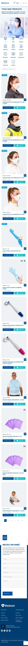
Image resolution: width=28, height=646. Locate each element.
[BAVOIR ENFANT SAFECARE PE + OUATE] (14, 495)
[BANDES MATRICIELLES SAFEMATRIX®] (14, 309)
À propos (3, 615)
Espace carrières (4, 620)
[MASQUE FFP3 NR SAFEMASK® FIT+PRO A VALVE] (14, 86)
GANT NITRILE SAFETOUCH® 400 (12, 251)
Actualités (18, 613)
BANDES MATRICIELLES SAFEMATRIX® (13, 325)
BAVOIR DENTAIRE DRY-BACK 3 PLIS (12, 436)
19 (18, 520)
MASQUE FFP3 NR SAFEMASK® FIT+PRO (13, 214)
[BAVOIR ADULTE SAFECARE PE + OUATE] (14, 383)
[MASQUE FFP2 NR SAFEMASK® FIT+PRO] (14, 161)
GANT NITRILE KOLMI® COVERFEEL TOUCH (12, 288)
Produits (3, 613)
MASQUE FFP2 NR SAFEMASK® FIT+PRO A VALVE (13, 140)
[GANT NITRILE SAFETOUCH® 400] (14, 235)
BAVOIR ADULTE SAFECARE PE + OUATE (13, 400)
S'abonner (7, 593)
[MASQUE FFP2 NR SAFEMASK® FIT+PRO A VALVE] (14, 124)
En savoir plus (7, 107)
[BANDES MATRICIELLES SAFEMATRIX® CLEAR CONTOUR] (14, 346)
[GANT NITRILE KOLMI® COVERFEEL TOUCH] (14, 271)
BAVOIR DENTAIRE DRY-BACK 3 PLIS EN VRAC (13, 473)
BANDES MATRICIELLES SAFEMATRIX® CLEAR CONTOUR (13, 362)
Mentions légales (19, 617)
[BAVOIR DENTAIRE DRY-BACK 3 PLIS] (14, 420)
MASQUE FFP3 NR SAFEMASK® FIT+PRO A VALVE (13, 102)
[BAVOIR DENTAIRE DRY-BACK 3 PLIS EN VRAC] (14, 457)
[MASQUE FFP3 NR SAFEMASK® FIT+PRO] (14, 198)
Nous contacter (4, 617)
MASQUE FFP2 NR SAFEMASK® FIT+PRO (13, 178)
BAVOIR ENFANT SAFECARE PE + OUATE (13, 511)
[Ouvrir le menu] (26, 3)
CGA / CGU (18, 615)
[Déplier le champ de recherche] (23, 3)
